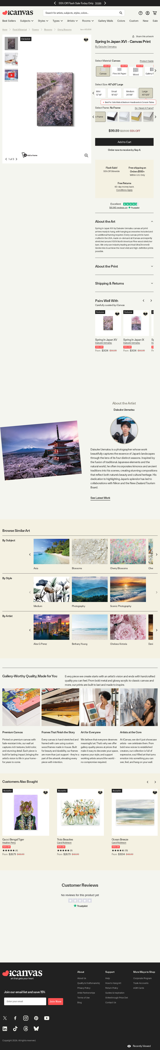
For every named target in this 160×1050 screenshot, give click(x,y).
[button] (103, 71)
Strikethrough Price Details (118, 997)
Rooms (86, 20)
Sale (155, 20)
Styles (41, 20)
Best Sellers (9, 20)
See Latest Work (100, 497)
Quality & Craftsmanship (88, 983)
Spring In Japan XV (106, 339)
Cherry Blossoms (65, 29)
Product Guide (147, 61)
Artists (71, 20)
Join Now (56, 1001)
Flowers (35, 29)
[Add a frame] (29, 155)
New (145, 20)
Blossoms (48, 29)
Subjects (25, 20)
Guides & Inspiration (114, 993)
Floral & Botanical (20, 29)
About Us (81, 978)
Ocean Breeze (120, 839)
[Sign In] (147, 13)
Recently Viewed (142, 1046)
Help (107, 978)
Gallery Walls (105, 20)
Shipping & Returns (109, 283)
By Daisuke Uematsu (106, 46)
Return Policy (111, 988)
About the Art (105, 221)
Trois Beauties (65, 839)
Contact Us (110, 1002)
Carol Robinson (64, 842)
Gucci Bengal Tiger (13, 839)
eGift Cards (138, 988)
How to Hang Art (113, 983)
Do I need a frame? (144, 108)
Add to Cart (124, 142)
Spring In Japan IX (133, 339)
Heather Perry (9, 842)
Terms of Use (83, 997)
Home (4, 29)
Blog (79, 1002)
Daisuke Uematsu (103, 343)
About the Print (106, 266)
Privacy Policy (83, 988)
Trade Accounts (140, 983)
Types (56, 20)
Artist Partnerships (86, 993)
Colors (121, 20)
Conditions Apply (124, 190)
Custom (133, 20)
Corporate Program (142, 978)
